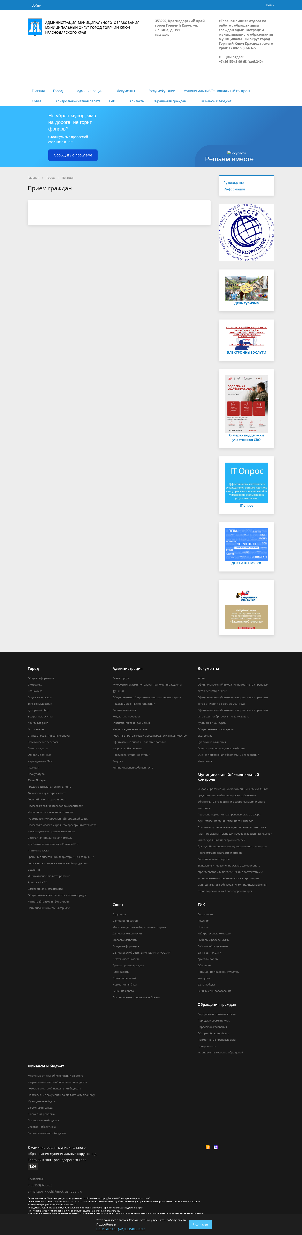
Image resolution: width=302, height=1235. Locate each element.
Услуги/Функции (162, 91)
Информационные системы (130, 729)
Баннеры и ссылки (209, 952)
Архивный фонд (38, 723)
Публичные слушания (212, 742)
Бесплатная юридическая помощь (50, 838)
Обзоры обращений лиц (213, 1033)
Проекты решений (124, 978)
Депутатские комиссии (127, 933)
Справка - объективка (42, 1127)
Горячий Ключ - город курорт (47, 799)
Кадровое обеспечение (127, 748)
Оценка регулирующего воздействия (221, 748)
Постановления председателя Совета (136, 997)
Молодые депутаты (125, 940)
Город (58, 91)
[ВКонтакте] (201, 1147)
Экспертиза (205, 735)
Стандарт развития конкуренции (49, 735)
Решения (203, 920)
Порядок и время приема (214, 1020)
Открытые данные (39, 755)
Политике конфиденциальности (120, 1229)
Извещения (205, 761)
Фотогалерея (36, 729)
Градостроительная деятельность (49, 786)
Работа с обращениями (213, 946)
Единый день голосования (214, 991)
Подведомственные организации (134, 704)
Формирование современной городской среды (58, 818)
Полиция (68, 178)
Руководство (234, 182)
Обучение (204, 965)
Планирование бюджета (43, 1120)
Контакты (136, 101)
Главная (38, 91)
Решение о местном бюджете (47, 1133)
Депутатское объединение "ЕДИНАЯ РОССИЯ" (142, 952)
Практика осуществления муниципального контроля (232, 827)
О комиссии (205, 914)
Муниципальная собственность (133, 767)
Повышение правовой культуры (218, 972)
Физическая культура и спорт (47, 793)
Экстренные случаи (40, 716)
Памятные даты (38, 748)
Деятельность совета (126, 959)
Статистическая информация (131, 723)
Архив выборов (208, 959)
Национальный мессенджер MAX (49, 908)
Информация (234, 189)
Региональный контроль (214, 859)
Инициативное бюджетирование (49, 876)
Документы (126, 91)
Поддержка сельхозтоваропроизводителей (55, 806)
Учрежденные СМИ (40, 761)
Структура (119, 914)
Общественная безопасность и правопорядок (57, 895)
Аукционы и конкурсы (212, 723)
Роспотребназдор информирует (48, 901)
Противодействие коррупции (131, 755)
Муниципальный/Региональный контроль (217, 91)
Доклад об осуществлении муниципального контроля (232, 846)
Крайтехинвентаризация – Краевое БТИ (53, 844)
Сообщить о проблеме (73, 155)
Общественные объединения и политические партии (147, 697)
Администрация (90, 91)
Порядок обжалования (212, 1027)
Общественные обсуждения (216, 729)
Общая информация (41, 678)
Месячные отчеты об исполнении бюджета (55, 1076)
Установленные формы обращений (220, 1052)
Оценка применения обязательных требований (228, 755)
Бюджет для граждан (41, 1107)
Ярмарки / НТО (37, 882)
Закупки (118, 761)
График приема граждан (128, 965)
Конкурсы (204, 978)
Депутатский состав (125, 920)
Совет (36, 101)
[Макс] (217, 1147)
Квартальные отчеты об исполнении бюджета (57, 1082)
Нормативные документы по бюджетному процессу (61, 1095)
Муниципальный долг (42, 1101)
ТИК (112, 101)
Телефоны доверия (40, 704)
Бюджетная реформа (41, 1114)
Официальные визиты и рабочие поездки (139, 742)
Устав (201, 678)
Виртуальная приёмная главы (217, 1014)
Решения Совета (123, 991)
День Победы (206, 984)
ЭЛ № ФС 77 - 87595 (78, 1201)
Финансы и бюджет (216, 101)
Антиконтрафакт (38, 850)
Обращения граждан (169, 101)
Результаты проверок (127, 716)
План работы (121, 972)
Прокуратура (36, 774)
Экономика (35, 691)
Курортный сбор (38, 710)
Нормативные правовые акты (217, 1039)
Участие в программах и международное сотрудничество (150, 735)
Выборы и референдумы (213, 940)
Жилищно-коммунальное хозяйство (51, 812)
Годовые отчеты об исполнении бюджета (54, 1088)
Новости (203, 927)
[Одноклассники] (209, 1147)
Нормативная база (125, 984)
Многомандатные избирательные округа (139, 927)
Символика (35, 684)
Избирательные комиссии (214, 933)
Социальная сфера (40, 697)
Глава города (121, 678)
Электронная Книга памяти (45, 889)
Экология (34, 869)
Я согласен (200, 1224)
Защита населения (124, 710)
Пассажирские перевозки (44, 742)
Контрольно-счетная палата (77, 101)
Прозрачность (207, 1046)
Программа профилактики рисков (220, 853)
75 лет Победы (37, 780)
